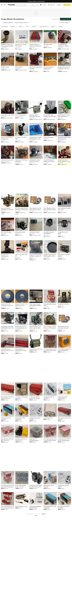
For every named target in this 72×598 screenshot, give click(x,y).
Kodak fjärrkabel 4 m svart (21, 506)
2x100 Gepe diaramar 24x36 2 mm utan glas (34, 397)
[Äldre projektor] (21, 59)
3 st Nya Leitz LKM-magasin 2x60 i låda (21, 397)
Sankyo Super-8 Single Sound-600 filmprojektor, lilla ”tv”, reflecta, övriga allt (35, 304)
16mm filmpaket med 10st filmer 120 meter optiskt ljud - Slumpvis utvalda (50, 209)
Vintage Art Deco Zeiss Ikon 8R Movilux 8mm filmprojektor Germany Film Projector (35, 349)
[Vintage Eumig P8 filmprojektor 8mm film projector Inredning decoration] (36, 107)
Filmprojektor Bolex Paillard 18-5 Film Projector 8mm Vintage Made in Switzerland (35, 486)
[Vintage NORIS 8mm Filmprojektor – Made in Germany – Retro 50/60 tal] (64, 36)
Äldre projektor (18, 67)
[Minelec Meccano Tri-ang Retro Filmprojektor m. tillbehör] (64, 107)
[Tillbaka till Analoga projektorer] (1, 22)
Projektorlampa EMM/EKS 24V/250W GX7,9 (35, 507)
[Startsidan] (11, 5)
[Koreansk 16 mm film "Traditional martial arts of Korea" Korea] (7, 296)
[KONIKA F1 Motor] (7, 59)
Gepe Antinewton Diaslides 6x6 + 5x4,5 (64, 209)
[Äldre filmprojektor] (50, 36)
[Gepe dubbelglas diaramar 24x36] (50, 296)
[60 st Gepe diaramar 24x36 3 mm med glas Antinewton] (7, 498)
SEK (45, 4)
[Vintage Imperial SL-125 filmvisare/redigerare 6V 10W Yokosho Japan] (21, 318)
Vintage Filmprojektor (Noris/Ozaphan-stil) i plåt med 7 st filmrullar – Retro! (64, 160)
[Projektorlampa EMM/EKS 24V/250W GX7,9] (36, 498)
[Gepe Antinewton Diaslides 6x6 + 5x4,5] (64, 200)
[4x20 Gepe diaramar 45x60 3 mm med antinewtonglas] (50, 431)
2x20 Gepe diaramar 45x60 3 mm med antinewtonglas (50, 349)
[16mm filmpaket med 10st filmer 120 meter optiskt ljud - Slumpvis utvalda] (50, 200)
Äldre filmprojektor (48, 44)
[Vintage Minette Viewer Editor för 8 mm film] (36, 152)
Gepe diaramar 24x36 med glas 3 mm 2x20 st (7, 439)
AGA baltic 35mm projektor (7, 160)
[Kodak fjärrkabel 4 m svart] (21, 498)
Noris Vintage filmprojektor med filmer (35, 67)
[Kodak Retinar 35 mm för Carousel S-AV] (21, 431)
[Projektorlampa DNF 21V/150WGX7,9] (64, 389)
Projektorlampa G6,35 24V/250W (49, 397)
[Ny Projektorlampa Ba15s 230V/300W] (64, 498)
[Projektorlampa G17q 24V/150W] (7, 410)
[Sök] (33, 5)
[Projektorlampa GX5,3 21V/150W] (50, 477)
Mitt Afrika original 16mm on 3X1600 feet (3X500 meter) (21, 209)
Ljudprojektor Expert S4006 (7, 115)
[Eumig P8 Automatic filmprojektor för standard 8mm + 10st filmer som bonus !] (7, 200)
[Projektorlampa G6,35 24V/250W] (50, 389)
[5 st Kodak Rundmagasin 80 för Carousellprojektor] (64, 341)
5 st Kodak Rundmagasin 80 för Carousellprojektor (64, 349)
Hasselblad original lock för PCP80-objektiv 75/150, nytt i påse (50, 255)
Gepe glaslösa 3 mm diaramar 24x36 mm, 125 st (7, 349)
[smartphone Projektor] (36, 224)
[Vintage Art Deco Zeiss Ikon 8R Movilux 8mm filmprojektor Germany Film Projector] (36, 341)
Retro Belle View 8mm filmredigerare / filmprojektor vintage (49, 233)
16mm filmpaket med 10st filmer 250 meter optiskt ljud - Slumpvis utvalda (35, 209)
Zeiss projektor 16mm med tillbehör (64, 255)
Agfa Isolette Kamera (20, 232)
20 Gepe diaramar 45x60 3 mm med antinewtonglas (64, 439)
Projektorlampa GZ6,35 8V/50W (63, 486)
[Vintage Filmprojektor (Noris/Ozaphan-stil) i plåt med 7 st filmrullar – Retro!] (64, 152)
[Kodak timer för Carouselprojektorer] (36, 431)
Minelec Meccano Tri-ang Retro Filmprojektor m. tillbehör (64, 115)
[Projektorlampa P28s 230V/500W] (21, 410)
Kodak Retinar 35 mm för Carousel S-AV (21, 439)
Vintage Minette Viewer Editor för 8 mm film (35, 160)
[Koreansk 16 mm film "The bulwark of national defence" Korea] (21, 296)
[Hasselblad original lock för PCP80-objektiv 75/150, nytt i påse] (50, 246)
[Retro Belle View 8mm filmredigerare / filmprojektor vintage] (50, 224)
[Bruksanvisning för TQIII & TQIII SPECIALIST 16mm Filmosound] (36, 129)
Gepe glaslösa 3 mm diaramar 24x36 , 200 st (20, 349)
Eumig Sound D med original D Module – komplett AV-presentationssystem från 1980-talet (35, 255)
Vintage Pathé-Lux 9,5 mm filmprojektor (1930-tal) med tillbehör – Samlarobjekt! (64, 67)
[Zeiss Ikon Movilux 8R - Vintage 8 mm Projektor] (50, 152)
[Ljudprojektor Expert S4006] (7, 107)
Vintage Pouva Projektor (63, 304)
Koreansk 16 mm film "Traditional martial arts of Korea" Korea (7, 304)
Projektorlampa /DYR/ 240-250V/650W (50, 507)
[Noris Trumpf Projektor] (7, 224)
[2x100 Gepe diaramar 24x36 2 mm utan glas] (36, 389)
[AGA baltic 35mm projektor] (7, 152)
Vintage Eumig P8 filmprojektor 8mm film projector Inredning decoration (34, 115)
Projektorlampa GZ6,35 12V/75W (34, 418)
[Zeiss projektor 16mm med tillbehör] (64, 246)
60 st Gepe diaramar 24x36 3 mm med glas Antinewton (7, 507)
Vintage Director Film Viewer (63, 233)
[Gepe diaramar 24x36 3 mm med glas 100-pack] (7, 389)
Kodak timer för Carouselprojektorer (34, 439)
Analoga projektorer (8, 22)
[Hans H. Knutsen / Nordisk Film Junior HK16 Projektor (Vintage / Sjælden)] (50, 318)
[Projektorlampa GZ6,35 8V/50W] (64, 477)
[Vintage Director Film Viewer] (64, 224)
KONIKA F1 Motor (5, 67)
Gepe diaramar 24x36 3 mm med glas (64, 418)
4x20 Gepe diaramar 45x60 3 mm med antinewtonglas (50, 439)
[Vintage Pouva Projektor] (64, 296)
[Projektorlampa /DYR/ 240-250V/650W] (50, 498)
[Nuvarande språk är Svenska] (41, 5)
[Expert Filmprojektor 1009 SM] (21, 246)
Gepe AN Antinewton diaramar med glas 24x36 (35, 45)
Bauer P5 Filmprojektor (20, 115)
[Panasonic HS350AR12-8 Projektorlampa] (7, 129)
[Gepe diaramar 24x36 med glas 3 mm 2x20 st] (7, 431)
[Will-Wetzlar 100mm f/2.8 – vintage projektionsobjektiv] (7, 36)
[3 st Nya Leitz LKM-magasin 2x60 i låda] (21, 389)
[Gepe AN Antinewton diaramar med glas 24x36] (36, 36)
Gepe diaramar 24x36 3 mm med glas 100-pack (7, 397)
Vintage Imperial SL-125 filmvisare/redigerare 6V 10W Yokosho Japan (21, 327)
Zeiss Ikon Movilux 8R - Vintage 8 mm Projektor (49, 160)
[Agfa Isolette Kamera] (21, 224)
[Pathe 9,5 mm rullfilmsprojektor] (7, 246)
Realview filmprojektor (49, 137)
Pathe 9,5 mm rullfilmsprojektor (5, 255)
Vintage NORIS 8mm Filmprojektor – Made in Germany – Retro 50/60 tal (64, 45)
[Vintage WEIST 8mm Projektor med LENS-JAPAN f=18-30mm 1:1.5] (50, 107)
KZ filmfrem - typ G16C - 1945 (21, 138)
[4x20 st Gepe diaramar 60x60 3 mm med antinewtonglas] (21, 477)
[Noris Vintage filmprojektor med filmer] (36, 59)
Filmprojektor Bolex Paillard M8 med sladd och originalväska (64, 138)
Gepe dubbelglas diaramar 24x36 (50, 304)
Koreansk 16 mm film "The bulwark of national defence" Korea (21, 304)
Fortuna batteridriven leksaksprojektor (49, 67)
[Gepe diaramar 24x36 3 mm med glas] (64, 410)
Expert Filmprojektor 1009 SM (21, 255)
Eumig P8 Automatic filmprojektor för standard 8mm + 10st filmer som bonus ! (7, 209)
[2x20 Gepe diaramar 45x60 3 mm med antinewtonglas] (50, 341)
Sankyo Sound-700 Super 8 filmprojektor (21, 160)
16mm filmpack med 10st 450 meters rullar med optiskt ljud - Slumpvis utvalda (63, 327)
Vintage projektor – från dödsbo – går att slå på (35, 327)
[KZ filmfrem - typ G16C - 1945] (21, 129)
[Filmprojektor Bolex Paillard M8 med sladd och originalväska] (64, 129)
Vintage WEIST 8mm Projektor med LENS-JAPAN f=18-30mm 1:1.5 (50, 115)
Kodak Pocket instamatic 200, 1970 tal (21, 45)
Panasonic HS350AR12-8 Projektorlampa (7, 138)
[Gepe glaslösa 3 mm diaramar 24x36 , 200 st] (21, 341)
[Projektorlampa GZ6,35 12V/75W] (36, 410)
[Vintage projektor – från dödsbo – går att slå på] (36, 318)
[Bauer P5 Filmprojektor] (21, 107)
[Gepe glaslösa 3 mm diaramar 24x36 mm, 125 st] (7, 341)
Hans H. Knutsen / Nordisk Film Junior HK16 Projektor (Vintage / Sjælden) (50, 327)
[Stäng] (71, 1)
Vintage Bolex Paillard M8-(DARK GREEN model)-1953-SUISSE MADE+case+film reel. (7, 327)
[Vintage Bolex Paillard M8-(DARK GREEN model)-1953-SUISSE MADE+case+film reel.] (7, 318)
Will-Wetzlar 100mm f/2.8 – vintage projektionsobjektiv (7, 45)
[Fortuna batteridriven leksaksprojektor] (50, 59)
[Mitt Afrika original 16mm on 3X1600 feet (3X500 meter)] (21, 200)
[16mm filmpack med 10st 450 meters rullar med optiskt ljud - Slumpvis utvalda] (64, 318)
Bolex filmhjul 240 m (48, 418)
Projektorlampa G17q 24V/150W (6, 418)
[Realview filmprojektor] (50, 129)
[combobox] (25, 5)
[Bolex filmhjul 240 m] (50, 410)
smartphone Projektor (34, 232)
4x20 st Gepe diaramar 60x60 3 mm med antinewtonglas (20, 486)
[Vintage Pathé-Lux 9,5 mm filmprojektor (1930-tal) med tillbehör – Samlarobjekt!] (64, 59)
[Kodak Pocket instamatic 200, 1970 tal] (21, 36)
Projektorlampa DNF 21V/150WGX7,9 (62, 397)
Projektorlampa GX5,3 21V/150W (49, 486)
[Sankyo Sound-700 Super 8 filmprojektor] (21, 152)
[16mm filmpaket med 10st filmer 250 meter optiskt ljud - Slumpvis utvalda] (36, 200)
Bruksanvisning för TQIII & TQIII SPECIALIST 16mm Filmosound (35, 138)
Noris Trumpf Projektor (6, 232)
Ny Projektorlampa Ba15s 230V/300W (63, 507)
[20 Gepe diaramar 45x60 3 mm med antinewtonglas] (64, 431)
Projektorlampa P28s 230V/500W (20, 418)
